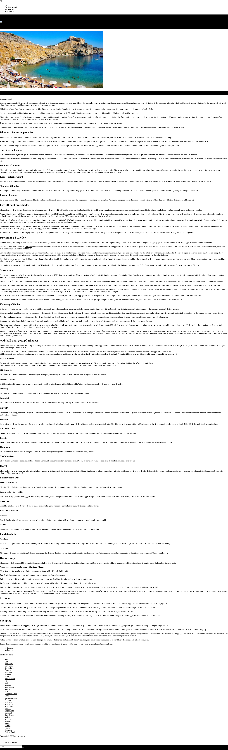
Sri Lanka (8, 672)
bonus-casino (124, 255)
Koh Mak (8, 702)
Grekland (28, 247)
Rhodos (8, 719)
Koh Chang (9, 706)
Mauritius (8, 685)
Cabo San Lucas (11, 694)
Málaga (7, 691)
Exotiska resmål (11, 7)
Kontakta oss (9, 11)
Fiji (6, 681)
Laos (6, 662)
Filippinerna (9, 711)
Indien (7, 724)
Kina (6, 659)
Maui (7, 677)
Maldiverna (9, 674)
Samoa (7, 689)
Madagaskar (9, 687)
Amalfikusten (10, 679)
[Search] (23, 747)
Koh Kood (9, 704)
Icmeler (7, 728)
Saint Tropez (9, 715)
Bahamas (8, 730)
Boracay (8, 700)
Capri (7, 696)
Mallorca (9, 650)
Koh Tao (8, 709)
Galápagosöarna (11, 698)
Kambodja (9, 664)
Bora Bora (9, 666)
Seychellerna (9, 668)
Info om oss (9, 9)
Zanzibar (8, 670)
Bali (6, 683)
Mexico (7, 726)
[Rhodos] (51, 87)
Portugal (9, 648)
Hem (6, 5)
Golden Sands (10, 732)
